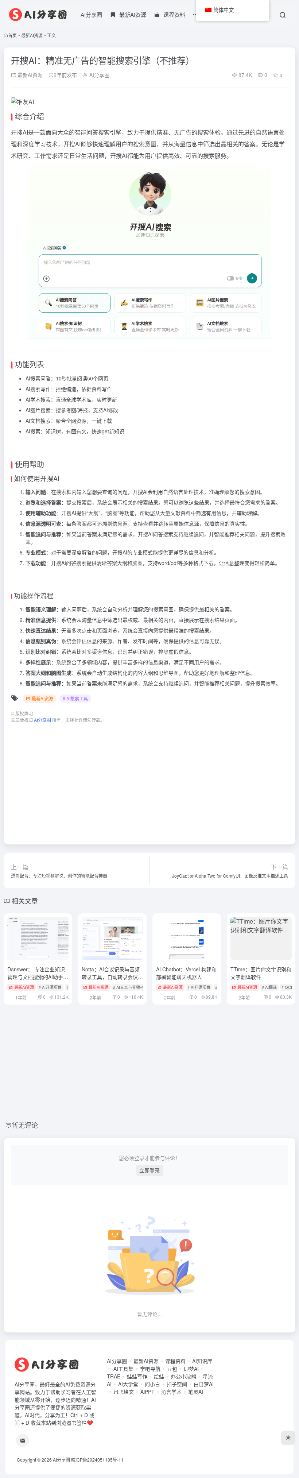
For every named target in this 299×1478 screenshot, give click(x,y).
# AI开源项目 (50, 987)
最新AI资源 (32, 35)
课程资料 (175, 1361)
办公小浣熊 (183, 1376)
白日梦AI (204, 1384)
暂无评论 (25, 1125)
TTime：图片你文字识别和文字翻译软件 (260, 973)
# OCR (287, 987)
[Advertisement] (149, 780)
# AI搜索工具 (75, 698)
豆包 (172, 1368)
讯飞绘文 (123, 1391)
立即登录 (149, 1170)
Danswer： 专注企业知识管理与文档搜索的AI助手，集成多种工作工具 (37, 977)
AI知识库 (202, 1361)
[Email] (22, 1440)
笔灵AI (195, 1391)
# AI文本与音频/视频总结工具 (139, 987)
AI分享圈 (91, 14)
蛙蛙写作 (137, 1376)
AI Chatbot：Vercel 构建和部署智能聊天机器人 (186, 973)
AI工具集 (123, 1368)
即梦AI (191, 1368)
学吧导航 (150, 1368)
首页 (12, 35)
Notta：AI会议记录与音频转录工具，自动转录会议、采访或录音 (112, 977)
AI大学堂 (128, 1384)
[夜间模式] (288, 1438)
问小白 (152, 1384)
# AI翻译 (269, 987)
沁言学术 (171, 1391)
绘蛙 (159, 1376)
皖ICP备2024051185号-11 (97, 1459)
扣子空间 (177, 1384)
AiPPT (147, 1391)
